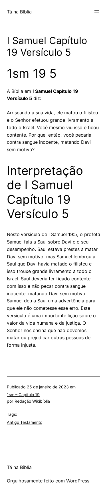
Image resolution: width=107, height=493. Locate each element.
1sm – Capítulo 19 (23, 394)
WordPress (77, 481)
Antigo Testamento (24, 422)
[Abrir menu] (96, 11)
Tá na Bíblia (19, 12)
